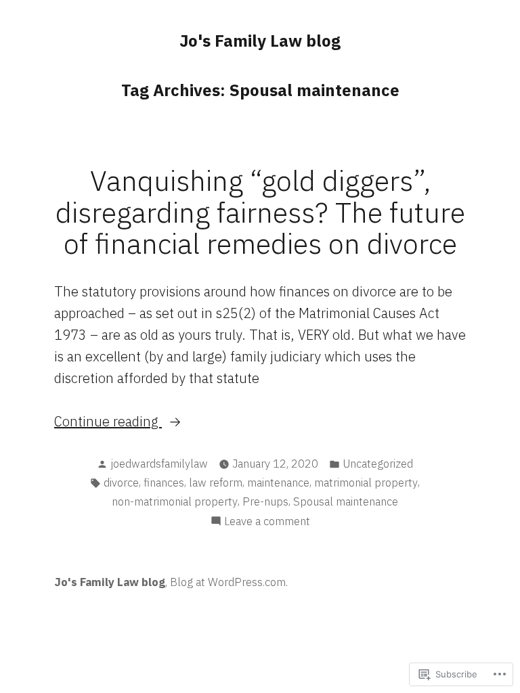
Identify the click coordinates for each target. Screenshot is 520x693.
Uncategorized (378, 463)
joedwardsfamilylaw (159, 463)
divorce (121, 482)
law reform (215, 482)
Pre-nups (265, 501)
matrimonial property (366, 482)
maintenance (278, 482)
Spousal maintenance (345, 501)
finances (164, 482)
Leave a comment (267, 522)
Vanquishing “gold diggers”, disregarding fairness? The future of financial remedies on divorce (260, 211)
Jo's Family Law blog (260, 40)
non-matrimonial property (175, 501)
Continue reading (108, 421)
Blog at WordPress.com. (229, 582)
